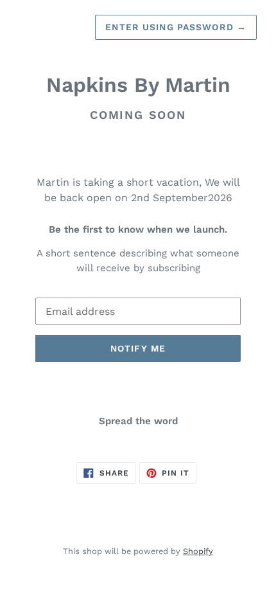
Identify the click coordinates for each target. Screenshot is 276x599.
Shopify (198, 551)
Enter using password (175, 27)
